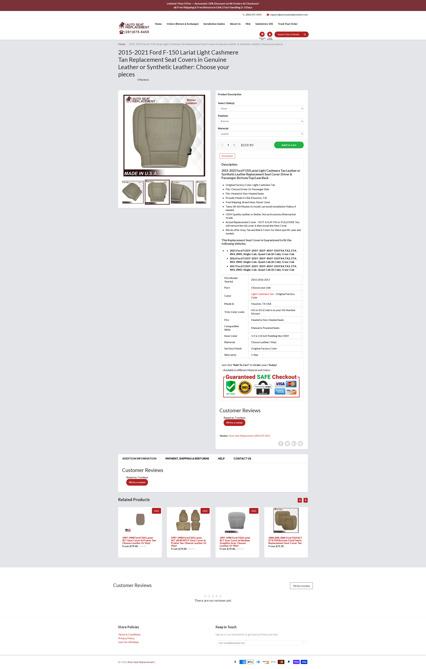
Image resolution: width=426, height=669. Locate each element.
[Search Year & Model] (305, 34)
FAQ (248, 23)
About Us (235, 23)
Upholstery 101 (264, 23)
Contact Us (242, 458)
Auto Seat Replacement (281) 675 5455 (249, 435)
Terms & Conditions (129, 634)
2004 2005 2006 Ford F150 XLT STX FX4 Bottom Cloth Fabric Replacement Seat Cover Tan (285, 540)
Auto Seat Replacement (140, 662)
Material (223, 128)
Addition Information (139, 458)
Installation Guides (214, 23)
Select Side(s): (226, 103)
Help (221, 458)
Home (158, 23)
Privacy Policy (126, 638)
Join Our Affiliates (128, 642)
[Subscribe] (304, 643)
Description (227, 156)
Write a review (234, 422)
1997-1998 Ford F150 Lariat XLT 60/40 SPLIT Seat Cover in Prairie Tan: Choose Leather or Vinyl (188, 541)
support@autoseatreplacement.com (289, 14)
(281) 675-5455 (254, 14)
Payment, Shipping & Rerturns (187, 458)
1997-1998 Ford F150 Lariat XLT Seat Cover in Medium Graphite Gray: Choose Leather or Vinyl (235, 541)
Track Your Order (288, 23)
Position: (223, 115)
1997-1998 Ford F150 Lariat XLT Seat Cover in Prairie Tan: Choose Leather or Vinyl (139, 540)
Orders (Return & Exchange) (183, 23)
